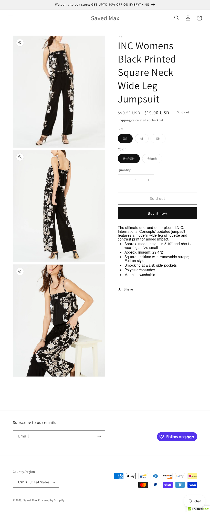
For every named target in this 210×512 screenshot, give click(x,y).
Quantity (124, 170)
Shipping (124, 120)
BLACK (131, 159)
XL (160, 139)
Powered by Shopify (51, 500)
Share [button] (128, 289)
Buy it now (157, 213)
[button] (10, 18)
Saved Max (30, 500)
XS (128, 139)
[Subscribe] (99, 436)
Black (155, 159)
